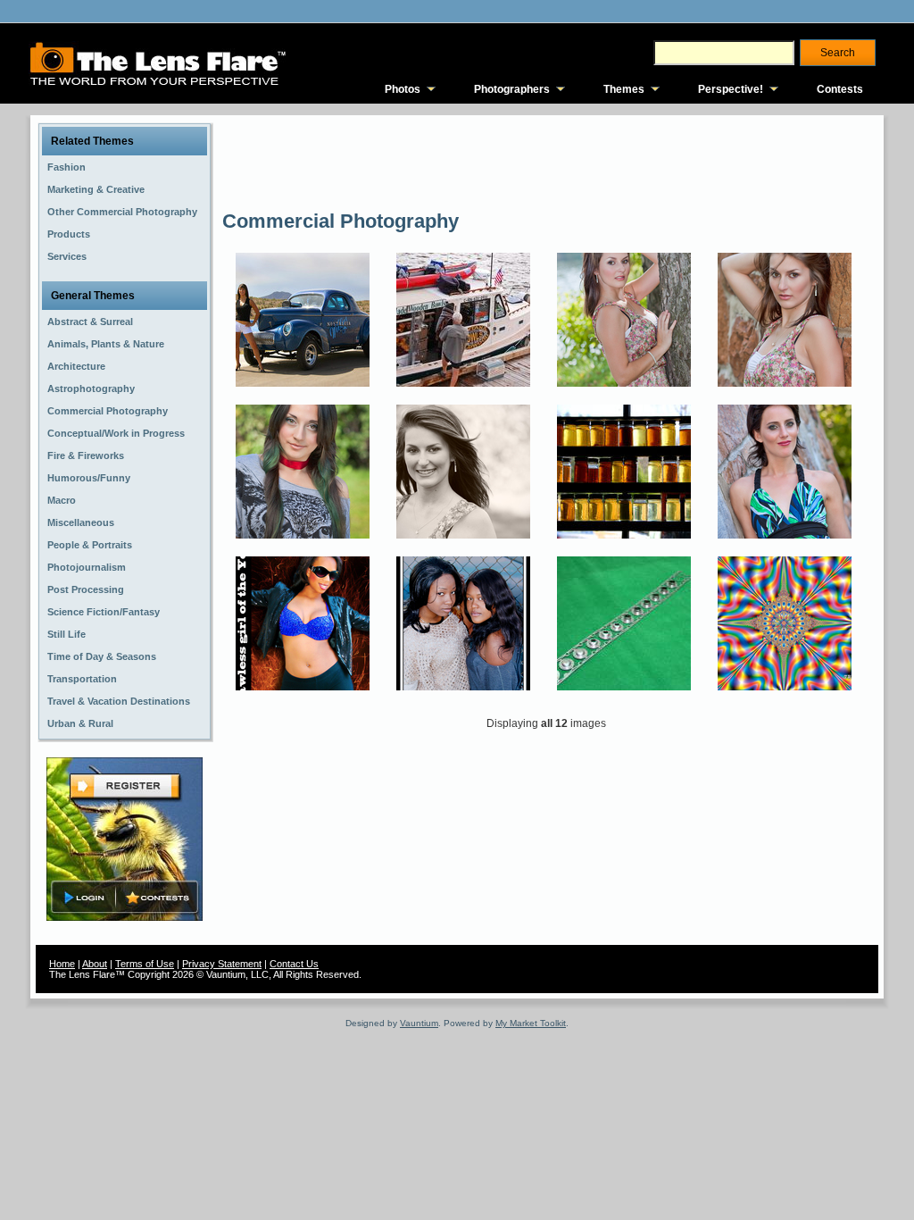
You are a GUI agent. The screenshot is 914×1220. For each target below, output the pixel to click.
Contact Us (294, 963)
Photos (402, 89)
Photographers (512, 89)
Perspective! (730, 89)
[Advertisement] (547, 161)
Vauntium (419, 1023)
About (94, 963)
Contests (840, 89)
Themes (623, 89)
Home (62, 963)
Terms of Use (144, 963)
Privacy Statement (222, 963)
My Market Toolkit (530, 1023)
